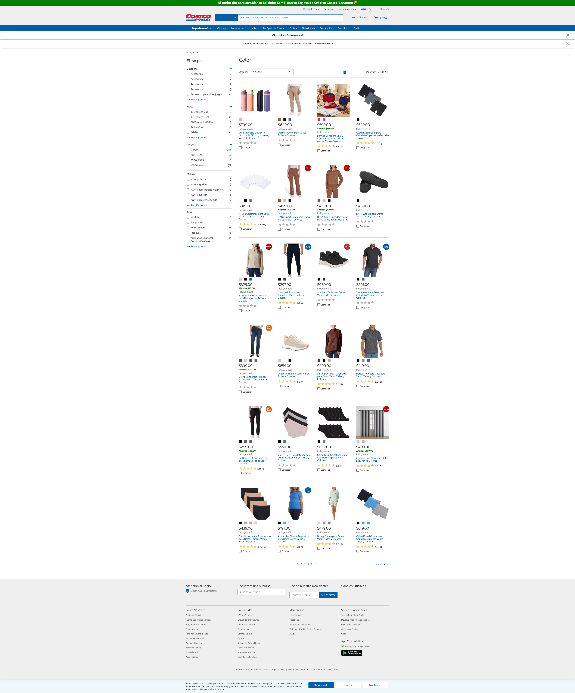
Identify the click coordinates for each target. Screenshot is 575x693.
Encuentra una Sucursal (254, 586)
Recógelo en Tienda (273, 28)
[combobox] (226, 17)
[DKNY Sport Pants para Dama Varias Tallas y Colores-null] (280, 201)
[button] (339, 18)
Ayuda (292, 633)
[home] (199, 17)
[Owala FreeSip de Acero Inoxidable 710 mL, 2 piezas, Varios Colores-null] (241, 120)
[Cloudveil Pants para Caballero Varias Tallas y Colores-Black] (280, 279)
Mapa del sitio (192, 652)
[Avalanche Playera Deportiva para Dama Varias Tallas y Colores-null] (285, 523)
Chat (356, 28)
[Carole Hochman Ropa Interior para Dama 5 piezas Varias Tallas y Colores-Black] (241, 523)
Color (195, 52)
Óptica (293, 28)
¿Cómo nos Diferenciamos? (198, 619)
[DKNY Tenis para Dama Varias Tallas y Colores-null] (280, 361)
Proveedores (192, 629)
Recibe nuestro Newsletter (308, 586)
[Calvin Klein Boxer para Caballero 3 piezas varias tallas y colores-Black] (358, 120)
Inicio (188, 52)
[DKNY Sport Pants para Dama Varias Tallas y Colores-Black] (290, 201)
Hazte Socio (295, 619)
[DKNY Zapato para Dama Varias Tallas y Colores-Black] (358, 201)
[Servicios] (348, 28)
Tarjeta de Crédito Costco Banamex (305, 629)
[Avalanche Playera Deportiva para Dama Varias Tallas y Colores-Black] (280, 523)
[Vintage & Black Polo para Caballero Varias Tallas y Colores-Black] (358, 279)
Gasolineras (308, 28)
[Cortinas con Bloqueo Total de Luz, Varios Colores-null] (358, 442)
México (383, 9)
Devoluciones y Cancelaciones (355, 619)
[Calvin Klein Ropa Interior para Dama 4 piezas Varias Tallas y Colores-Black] (280, 442)
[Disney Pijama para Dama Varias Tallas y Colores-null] (319, 523)
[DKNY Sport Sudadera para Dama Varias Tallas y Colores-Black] (329, 201)
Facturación (326, 28)
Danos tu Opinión (245, 647)
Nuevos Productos (246, 652)
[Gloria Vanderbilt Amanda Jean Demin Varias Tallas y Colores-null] (241, 361)
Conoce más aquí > (323, 43)
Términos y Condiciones (197, 633)
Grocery (221, 28)
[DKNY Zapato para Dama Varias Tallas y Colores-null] (363, 201)
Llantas (253, 28)
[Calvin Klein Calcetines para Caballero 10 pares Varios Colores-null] (324, 442)
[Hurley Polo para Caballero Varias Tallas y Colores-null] (363, 361)
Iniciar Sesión (359, 17)
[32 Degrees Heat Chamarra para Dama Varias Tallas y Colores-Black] (246, 279)
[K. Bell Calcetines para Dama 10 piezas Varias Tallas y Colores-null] (241, 201)
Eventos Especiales (246, 624)
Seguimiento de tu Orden (353, 615)
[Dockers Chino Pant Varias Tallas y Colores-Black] (285, 120)
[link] (255, 115)
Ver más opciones (197, 99)
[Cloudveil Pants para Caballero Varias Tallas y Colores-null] (285, 279)
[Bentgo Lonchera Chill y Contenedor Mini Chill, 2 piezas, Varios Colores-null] (319, 120)
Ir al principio (382, 563)
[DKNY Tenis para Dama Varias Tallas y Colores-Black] (290, 361)
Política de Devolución (351, 624)
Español (365, 8)
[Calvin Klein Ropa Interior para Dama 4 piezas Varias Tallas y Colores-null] (285, 442)
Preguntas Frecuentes (196, 624)
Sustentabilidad (193, 615)
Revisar (348, 685)
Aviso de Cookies (194, 643)
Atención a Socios (349, 629)
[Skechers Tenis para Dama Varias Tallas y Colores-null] (324, 279)
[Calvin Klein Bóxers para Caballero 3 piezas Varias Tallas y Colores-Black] (358, 523)
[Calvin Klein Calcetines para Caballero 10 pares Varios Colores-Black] (319, 442)
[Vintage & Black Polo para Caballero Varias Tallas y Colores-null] (363, 279)
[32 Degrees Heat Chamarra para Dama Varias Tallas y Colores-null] (241, 279)
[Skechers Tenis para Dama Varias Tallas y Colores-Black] (319, 279)
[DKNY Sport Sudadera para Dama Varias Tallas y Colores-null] (319, 201)
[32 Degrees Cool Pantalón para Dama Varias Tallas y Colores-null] (246, 442)
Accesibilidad (192, 657)
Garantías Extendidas (247, 657)
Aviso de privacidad (274, 669)
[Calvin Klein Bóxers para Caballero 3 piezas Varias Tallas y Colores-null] (363, 523)
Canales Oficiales (353, 586)
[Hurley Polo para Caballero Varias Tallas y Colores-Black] (358, 361)
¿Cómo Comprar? (245, 615)
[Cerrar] (567, 35)
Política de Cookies (195, 689)
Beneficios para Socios (300, 624)
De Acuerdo (321, 685)
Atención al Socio (198, 586)
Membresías (237, 28)
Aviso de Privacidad (195, 638)
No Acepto (375, 685)
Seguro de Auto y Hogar (248, 643)
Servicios (342, 28)
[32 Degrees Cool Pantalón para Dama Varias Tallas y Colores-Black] (241, 442)
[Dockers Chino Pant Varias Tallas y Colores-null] (280, 120)
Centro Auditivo (244, 633)
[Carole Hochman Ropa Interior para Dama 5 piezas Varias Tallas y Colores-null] (246, 523)
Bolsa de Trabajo (193, 647)
